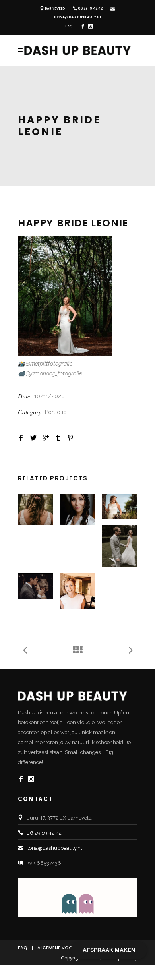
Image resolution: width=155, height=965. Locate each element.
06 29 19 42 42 (90, 8)
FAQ (68, 26)
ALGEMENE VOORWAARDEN (67, 947)
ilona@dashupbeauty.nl (77, 17)
